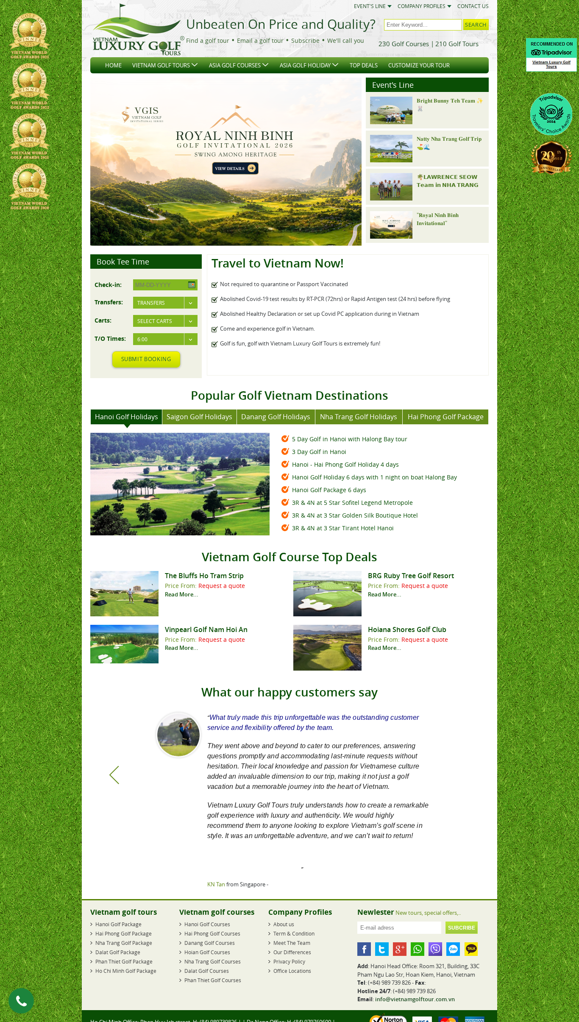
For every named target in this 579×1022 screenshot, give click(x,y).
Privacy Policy (289, 961)
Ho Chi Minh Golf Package (125, 971)
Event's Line (370, 6)
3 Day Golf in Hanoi (319, 452)
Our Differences (292, 952)
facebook (364, 949)
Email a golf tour (260, 40)
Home (113, 65)
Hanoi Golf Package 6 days (329, 490)
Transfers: (109, 302)
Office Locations (292, 971)
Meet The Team (291, 943)
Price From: (181, 586)
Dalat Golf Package (117, 952)
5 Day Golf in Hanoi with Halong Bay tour (349, 439)
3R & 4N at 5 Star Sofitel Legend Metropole (352, 502)
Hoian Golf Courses (207, 952)
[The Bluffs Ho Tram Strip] (124, 614)
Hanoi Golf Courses (207, 924)
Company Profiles (421, 6)
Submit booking (146, 359)
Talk (471, 949)
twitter (382, 949)
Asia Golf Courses (235, 65)
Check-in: (108, 284)
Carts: (103, 320)
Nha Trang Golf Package (123, 943)
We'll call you (345, 40)
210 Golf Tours (457, 43)
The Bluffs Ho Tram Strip (204, 575)
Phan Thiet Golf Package (124, 961)
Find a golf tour (207, 40)
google (399, 949)
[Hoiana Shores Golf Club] (327, 668)
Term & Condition (294, 933)
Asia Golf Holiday (305, 65)
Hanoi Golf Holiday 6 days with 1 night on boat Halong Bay (374, 477)
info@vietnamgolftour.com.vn (415, 999)
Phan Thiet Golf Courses (212, 980)
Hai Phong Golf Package (123, 933)
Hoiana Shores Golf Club (407, 629)
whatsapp (417, 949)
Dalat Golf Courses (206, 971)
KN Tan (214, 884)
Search (476, 24)
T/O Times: (110, 338)
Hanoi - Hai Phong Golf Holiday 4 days (345, 464)
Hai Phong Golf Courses (212, 933)
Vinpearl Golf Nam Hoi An (206, 629)
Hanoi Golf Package (118, 924)
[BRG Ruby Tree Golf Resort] (327, 614)
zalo (453, 949)
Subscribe (305, 40)
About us (283, 924)
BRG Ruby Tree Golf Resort (411, 575)
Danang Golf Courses (209, 943)
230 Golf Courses (404, 43)
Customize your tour (419, 65)
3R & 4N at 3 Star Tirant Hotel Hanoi (343, 528)
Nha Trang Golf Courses (212, 961)
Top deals (364, 65)
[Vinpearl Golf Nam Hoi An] (124, 661)
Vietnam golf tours (161, 65)
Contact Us (473, 6)
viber (435, 949)
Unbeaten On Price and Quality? (281, 24)
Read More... (181, 594)
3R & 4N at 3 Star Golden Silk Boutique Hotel (355, 515)
